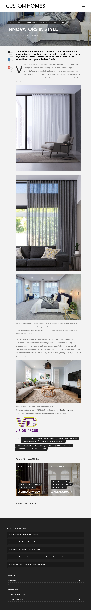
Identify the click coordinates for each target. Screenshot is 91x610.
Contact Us (12, 580)
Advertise (11, 575)
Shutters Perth (24, 449)
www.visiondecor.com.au (63, 410)
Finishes (50, 445)
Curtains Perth (30, 442)
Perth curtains (64, 445)
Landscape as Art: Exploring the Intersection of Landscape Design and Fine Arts (42, 557)
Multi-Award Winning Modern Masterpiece (25, 534)
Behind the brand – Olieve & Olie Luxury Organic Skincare (29, 564)
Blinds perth (28, 438)
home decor (34, 484)
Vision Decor (40, 449)
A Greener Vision (29, 492)
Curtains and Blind (46, 438)
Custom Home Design (54, 22)
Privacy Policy (13, 590)
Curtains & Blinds (34, 22)
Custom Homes (15, 22)
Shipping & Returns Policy (17, 594)
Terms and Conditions (15, 599)
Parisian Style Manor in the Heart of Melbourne (28, 542)
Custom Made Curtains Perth (30, 445)
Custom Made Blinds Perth (52, 442)
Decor (23, 484)
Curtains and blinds (68, 438)
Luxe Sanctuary (61, 492)
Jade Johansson (17, 35)
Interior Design (27, 487)
